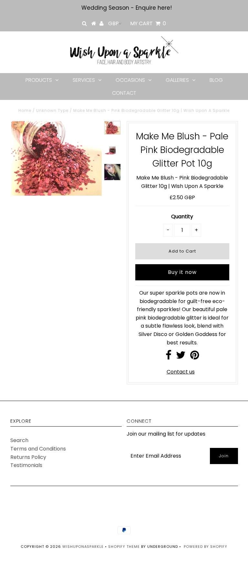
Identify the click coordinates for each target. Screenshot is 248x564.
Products (39, 80)
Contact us (181, 371)
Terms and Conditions (38, 448)
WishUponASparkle (83, 546)
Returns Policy (28, 457)
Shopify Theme (124, 546)
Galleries (177, 80)
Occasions (130, 80)
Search (19, 440)
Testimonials (26, 465)
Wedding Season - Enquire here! (126, 8)
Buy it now (182, 272)
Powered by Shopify (205, 546)
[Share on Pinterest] (194, 357)
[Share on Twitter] (181, 357)
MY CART (148, 23)
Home (24, 110)
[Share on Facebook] (168, 357)
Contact (124, 93)
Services (84, 80)
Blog (216, 80)
